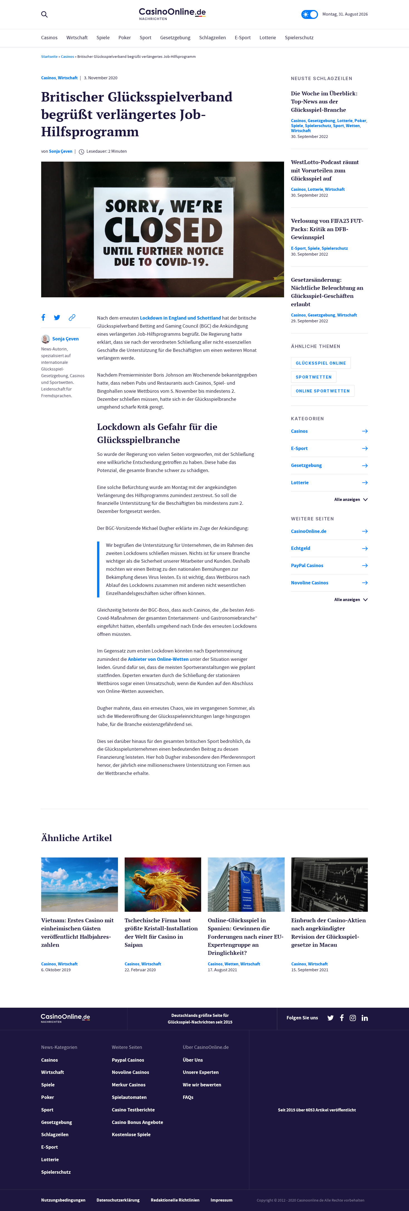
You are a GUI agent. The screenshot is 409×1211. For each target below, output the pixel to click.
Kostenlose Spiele (131, 1134)
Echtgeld (300, 548)
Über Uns (193, 1060)
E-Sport (243, 37)
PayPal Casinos (307, 565)
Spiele (103, 37)
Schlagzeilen (212, 37)
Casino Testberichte (133, 1109)
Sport (145, 37)
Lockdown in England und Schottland (180, 318)
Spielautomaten (129, 1097)
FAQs (188, 1097)
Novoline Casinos (309, 582)
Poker (125, 37)
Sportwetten (314, 377)
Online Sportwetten (323, 391)
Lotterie (268, 37)
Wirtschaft (77, 37)
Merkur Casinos (129, 1084)
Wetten (353, 125)
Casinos (49, 37)
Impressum (222, 1200)
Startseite (49, 56)
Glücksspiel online (321, 363)
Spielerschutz (299, 37)
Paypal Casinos (128, 1060)
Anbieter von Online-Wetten (158, 659)
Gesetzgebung (175, 37)
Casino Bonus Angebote (137, 1122)
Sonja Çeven (60, 151)
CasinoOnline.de (308, 531)
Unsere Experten (201, 1072)
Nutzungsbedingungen (63, 1200)
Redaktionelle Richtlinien (175, 1200)
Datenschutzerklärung (118, 1200)
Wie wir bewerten (202, 1084)
